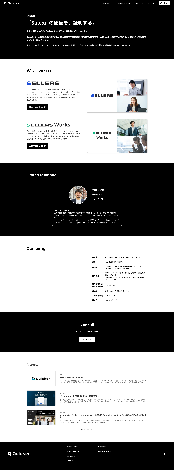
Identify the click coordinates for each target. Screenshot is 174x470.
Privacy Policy (104, 451)
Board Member (123, 3)
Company (139, 3)
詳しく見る (87, 339)
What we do (107, 3)
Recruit (151, 3)
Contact (102, 447)
